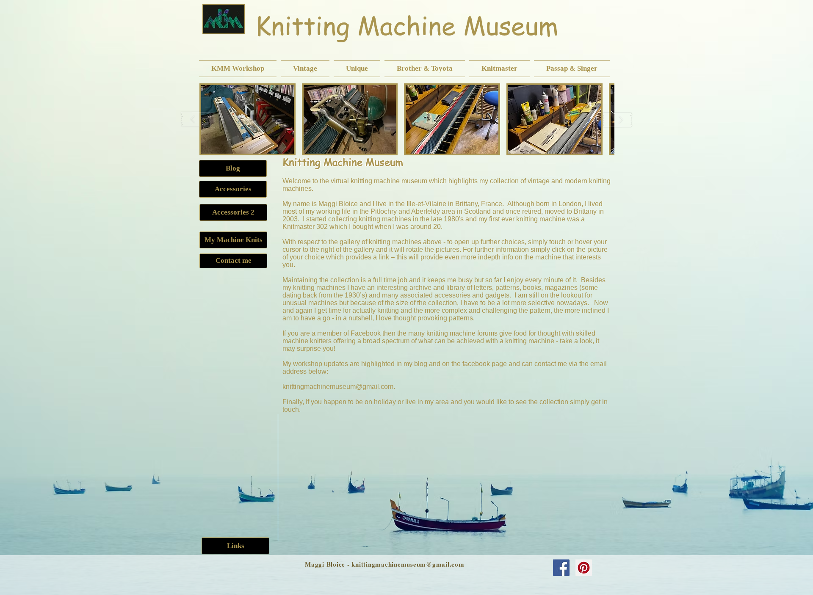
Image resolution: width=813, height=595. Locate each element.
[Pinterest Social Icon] (583, 567)
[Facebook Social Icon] (561, 567)
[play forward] (617, 119)
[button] (239, 68)
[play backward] (196, 119)
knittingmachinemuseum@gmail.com (337, 386)
